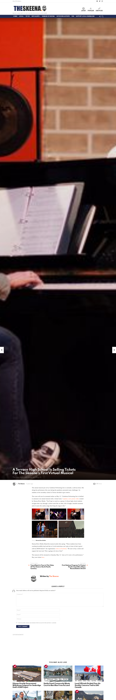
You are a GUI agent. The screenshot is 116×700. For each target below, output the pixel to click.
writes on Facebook (61, 548)
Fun (73, 16)
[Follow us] (100, 16)
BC (45, 679)
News (14, 680)
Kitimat (80, 680)
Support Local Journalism (85, 16)
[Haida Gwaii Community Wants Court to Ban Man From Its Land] (58, 674)
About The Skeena (17, 1)
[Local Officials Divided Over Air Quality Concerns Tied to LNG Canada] (89, 674)
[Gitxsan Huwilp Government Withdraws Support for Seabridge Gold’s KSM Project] (27, 674)
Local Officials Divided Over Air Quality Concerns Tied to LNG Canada (88, 685)
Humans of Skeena (48, 16)
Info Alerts (35, 16)
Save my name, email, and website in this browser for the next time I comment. (37, 622)
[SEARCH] (102, 16)
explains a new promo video (71, 499)
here (43, 557)
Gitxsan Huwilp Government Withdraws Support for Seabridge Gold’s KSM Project (27, 685)
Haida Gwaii (50, 679)
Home (15, 16)
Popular (91, 10)
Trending (14, 666)
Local (21, 16)
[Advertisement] (58, 646)
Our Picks (99, 10)
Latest (83, 10)
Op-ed (28, 16)
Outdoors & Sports (63, 16)
